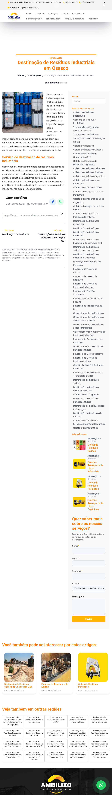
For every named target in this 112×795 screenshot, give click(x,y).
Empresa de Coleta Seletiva (88, 353)
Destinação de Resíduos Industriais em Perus (12, 733)
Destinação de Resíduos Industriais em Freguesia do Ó (34, 743)
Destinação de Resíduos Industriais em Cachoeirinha (77, 754)
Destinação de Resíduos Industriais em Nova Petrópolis (56, 743)
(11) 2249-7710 (71, 2)
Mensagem (78, 596)
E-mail (75, 558)
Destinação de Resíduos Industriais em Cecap (99, 733)
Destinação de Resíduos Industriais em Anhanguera (56, 754)
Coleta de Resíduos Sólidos (87, 187)
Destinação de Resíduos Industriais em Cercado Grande (77, 733)
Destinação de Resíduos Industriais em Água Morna (77, 719)
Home (29, 14)
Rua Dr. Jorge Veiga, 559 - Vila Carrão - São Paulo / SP (35, 2)
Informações (33, 19)
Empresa (40, 14)
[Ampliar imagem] (22, 112)
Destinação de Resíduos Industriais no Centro (34, 733)
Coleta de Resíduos (83, 145)
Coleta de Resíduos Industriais (89, 168)
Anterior (9, 230)
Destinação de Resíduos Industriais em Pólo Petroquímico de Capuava (12, 721)
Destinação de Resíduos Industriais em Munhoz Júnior (99, 743)
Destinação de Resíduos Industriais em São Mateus (12, 754)
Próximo (58, 230)
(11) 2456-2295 (88, 2)
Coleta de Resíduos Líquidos (88, 172)
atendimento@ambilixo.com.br (24, 8)
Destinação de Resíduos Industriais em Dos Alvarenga (12, 743)
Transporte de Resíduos (86, 134)
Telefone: (77, 571)
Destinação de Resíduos (86, 228)
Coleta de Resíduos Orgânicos (89, 176)
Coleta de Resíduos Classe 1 (88, 149)
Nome (75, 546)
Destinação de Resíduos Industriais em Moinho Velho (56, 733)
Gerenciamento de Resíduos (88, 313)
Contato (93, 19)
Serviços (53, 14)
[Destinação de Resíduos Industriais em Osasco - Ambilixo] (14, 16)
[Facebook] (104, 2)
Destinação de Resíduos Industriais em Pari (56, 719)
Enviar (88, 619)
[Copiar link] (62, 214)
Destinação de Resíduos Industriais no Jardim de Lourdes (34, 756)
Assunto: (76, 583)
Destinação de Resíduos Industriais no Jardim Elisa (99, 754)
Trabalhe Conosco (74, 19)
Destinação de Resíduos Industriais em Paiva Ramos (99, 719)
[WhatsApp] (60, 201)
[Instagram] (104, 5)
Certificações (53, 19)
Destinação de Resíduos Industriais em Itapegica (34, 719)
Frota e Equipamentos (73, 14)
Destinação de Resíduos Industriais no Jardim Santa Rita (78, 743)
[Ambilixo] (56, 784)
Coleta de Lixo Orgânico (86, 394)
